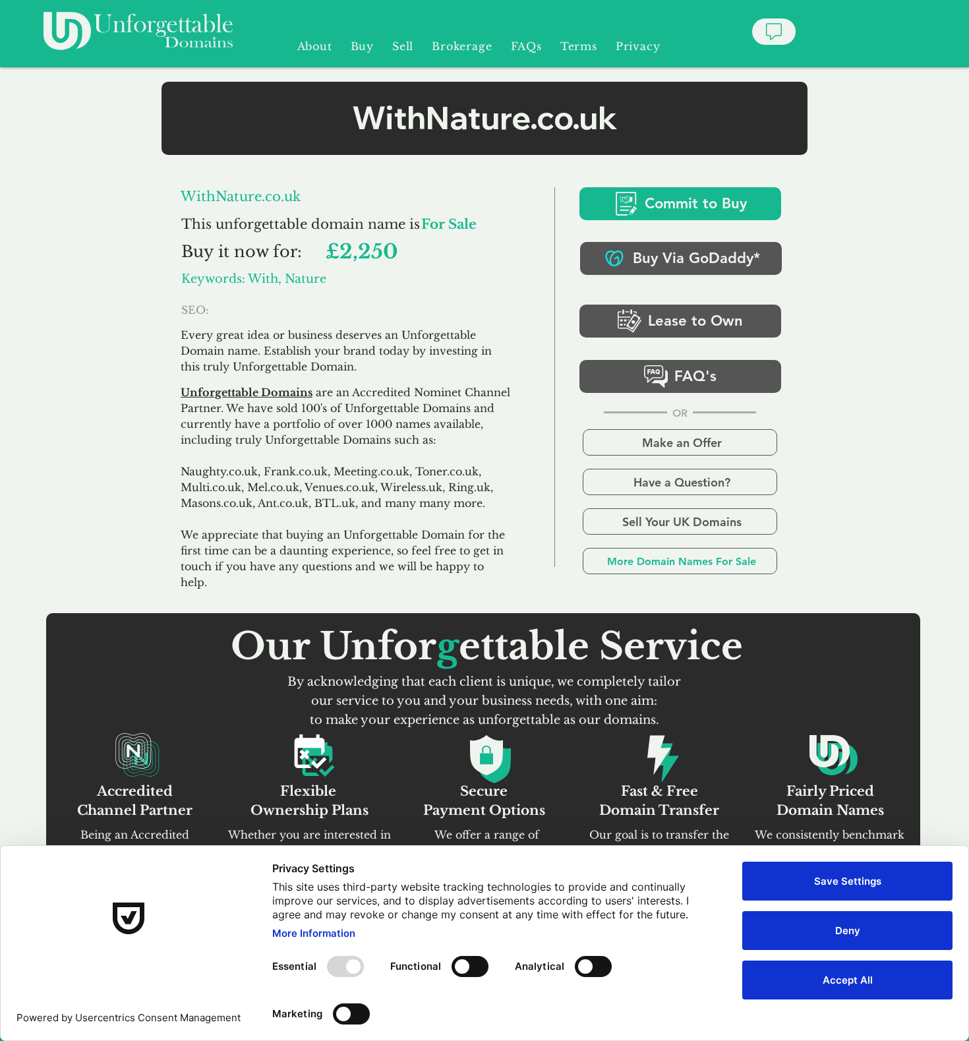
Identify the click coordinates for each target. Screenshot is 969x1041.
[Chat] (774, 31)
